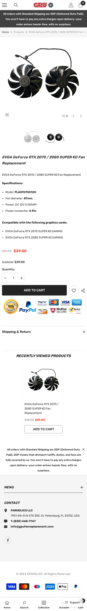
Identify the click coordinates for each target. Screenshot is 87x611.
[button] (73, 116)
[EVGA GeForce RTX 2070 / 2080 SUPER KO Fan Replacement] (43, 382)
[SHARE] (82, 291)
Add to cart (34, 290)
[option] (43, 78)
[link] (24, 604)
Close (83, 449)
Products (19, 32)
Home (5, 32)
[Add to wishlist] (74, 290)
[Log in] (71, 5)
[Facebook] (8, 540)
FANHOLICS (35, 574)
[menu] (4, 5)
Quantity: (8, 269)
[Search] (16, 5)
